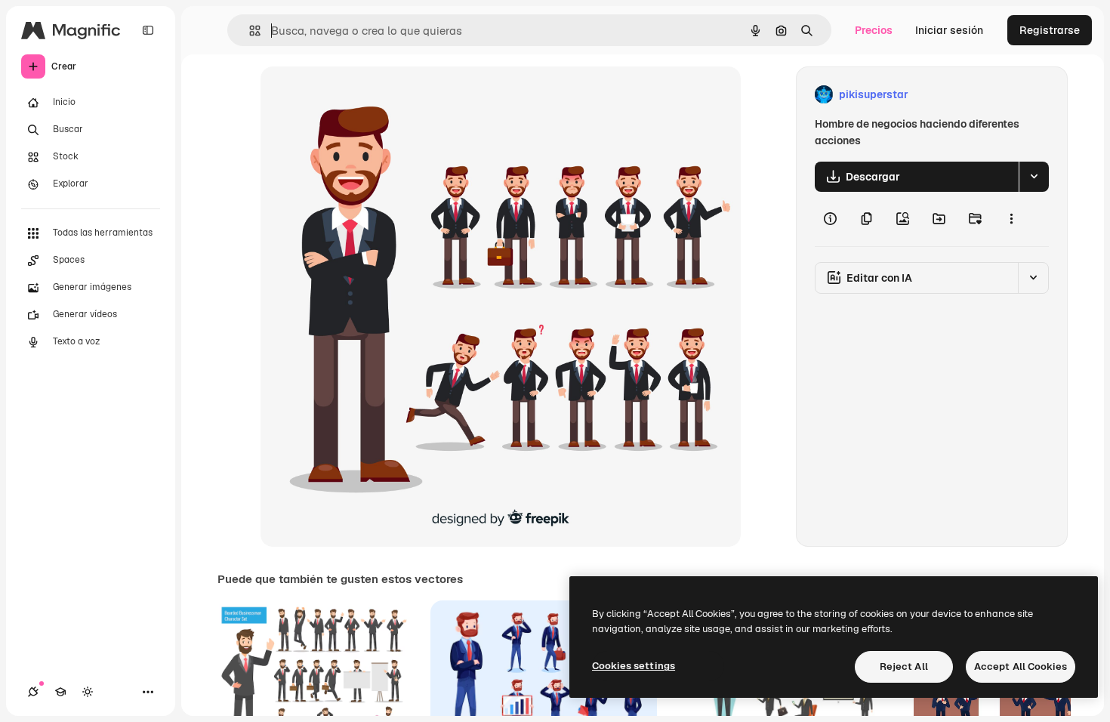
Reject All (904, 666)
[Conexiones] (33, 692)
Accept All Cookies (1020, 666)
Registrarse (1049, 30)
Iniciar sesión (949, 30)
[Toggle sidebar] (148, 30)
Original (357, 95)
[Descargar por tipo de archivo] (1034, 177)
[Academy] (60, 692)
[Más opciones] (1011, 219)
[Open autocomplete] (249, 30)
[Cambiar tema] (88, 692)
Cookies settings (633, 665)
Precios (874, 30)
